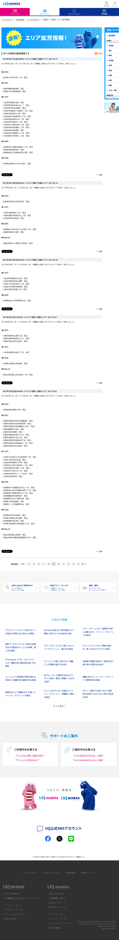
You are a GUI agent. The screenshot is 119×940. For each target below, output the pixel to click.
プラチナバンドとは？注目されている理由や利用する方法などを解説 (20, 632)
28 (49, 564)
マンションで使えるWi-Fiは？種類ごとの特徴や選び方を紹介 (58, 663)
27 (44, 564)
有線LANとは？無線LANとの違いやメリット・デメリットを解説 (20, 694)
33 (73, 564)
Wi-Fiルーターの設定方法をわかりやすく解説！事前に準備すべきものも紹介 (59, 678)
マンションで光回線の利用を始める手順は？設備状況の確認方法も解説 (20, 678)
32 (68, 564)
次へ (83, 564)
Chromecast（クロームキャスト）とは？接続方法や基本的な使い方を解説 (20, 662)
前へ (24, 564)
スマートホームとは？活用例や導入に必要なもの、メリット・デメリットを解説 (98, 631)
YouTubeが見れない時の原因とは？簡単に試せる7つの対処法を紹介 (59, 632)
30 (58, 564)
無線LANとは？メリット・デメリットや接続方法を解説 (98, 678)
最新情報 (14, 564)
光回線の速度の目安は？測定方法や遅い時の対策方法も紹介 (98, 663)
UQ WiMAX (20, 19)
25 (34, 564)
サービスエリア (34, 19)
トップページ (7, 19)
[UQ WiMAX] (11, 4)
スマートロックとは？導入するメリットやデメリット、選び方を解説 (59, 647)
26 (39, 564)
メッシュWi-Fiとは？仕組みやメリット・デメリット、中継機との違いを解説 (59, 694)
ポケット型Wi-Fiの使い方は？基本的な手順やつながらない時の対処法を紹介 (98, 694)
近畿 (100, 174)
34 (78, 564)
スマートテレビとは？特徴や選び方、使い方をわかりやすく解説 (97, 647)
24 (29, 564)
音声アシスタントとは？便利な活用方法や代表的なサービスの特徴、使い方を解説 (20, 647)
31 (63, 564)
